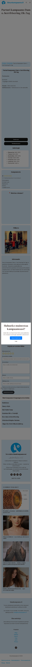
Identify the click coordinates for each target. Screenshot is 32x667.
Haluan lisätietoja (16, 338)
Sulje (16, 341)
